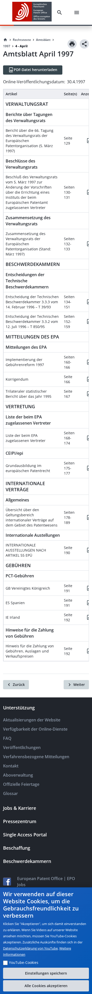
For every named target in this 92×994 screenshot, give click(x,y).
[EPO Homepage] (32, 12)
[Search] (60, 12)
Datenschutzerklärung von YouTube (30, 948)
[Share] (84, 44)
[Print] (72, 44)
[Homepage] (5, 40)
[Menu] (78, 12)
